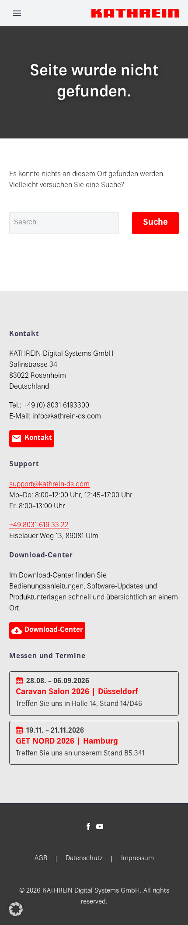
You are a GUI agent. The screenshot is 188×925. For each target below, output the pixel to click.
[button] (15, 909)
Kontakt (31, 438)
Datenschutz (84, 859)
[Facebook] (88, 826)
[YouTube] (99, 826)
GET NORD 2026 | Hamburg (67, 741)
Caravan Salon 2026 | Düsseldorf (77, 692)
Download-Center (47, 630)
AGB (41, 859)
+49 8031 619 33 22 (39, 525)
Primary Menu (17, 13)
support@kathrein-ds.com (49, 485)
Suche (155, 223)
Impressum (137, 859)
